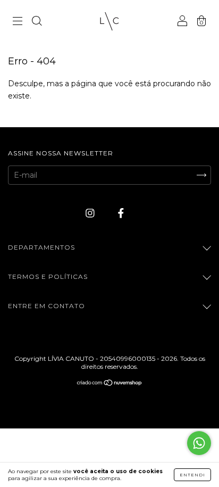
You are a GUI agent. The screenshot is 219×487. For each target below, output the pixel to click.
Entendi (192, 474)
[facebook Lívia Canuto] (121, 213)
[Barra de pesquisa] (36, 22)
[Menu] (17, 22)
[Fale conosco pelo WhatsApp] (199, 443)
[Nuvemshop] (110, 384)
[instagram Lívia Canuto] (91, 213)
